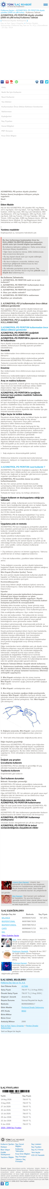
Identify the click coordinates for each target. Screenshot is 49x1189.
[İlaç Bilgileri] (25, 980)
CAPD (4, 928)
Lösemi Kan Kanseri (20, 882)
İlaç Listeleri (36, 1144)
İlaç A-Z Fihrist (37, 1150)
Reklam (4, 1147)
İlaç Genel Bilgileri (19, 1145)
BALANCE (6, 918)
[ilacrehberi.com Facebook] (2, 1185)
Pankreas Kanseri (19, 963)
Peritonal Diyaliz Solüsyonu (33, 1007)
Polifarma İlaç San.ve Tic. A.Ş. (13, 983)
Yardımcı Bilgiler (7, 1157)
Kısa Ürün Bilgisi (8, 136)
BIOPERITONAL (8, 921)
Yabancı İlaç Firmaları (20, 1160)
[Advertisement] (24, 54)
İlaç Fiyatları (6, 121)
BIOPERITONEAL (9, 925)
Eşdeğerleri (6, 116)
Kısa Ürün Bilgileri (22, 1154)
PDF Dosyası (7, 131)
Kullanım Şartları (7, 1144)
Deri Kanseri (17, 896)
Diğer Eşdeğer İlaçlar (10, 935)
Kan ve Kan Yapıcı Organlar (12, 23)
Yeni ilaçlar (35, 1152)
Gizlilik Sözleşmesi (5, 1153)
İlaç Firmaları (20, 1157)
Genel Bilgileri (7, 126)
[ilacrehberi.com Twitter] (6, 1185)
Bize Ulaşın (5, 1150)
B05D (24, 1011)
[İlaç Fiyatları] (18, 1088)
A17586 (25, 986)
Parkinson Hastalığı (20, 951)
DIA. (3, 932)
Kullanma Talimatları (19, 1150)
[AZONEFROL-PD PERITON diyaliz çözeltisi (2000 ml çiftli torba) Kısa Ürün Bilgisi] (2, 83)
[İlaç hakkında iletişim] (37, 83)
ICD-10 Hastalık (37, 1155)
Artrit (14, 939)
